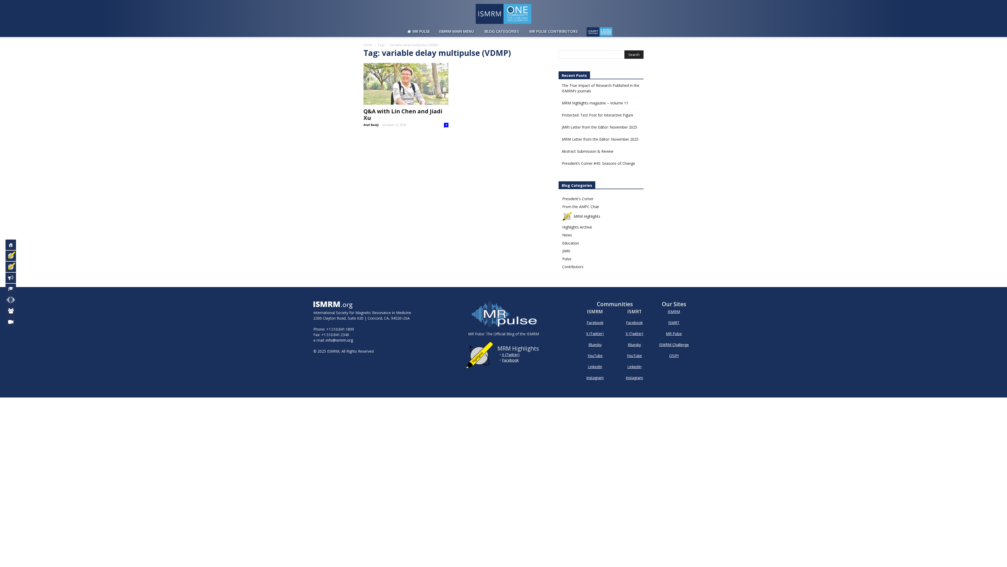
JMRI (566, 250)
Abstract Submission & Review (587, 151)
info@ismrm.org (339, 340)
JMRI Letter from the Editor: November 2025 (599, 127)
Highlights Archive (577, 227)
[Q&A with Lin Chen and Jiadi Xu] (405, 84)
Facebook (510, 360)
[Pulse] (13, 300)
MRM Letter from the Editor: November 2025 (600, 139)
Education (570, 243)
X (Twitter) (510, 354)
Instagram (595, 377)
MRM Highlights (587, 216)
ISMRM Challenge (674, 344)
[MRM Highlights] (13, 256)
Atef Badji (371, 125)
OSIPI (674, 355)
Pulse (566, 258)
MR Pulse (421, 31)
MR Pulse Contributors (553, 31)
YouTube (595, 355)
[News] (13, 278)
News (567, 234)
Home (368, 45)
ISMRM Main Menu (456, 31)
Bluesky (595, 344)
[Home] (13, 245)
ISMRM (674, 311)
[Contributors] (13, 311)
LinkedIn (595, 366)
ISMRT (673, 322)
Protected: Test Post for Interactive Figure (597, 115)
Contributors (572, 266)
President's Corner (577, 198)
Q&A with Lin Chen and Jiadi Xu (402, 114)
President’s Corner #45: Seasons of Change (598, 163)
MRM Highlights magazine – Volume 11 (595, 102)
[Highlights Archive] (13, 267)
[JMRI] (13, 322)
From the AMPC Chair (580, 206)
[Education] (13, 289)
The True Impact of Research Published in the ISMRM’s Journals (600, 88)
